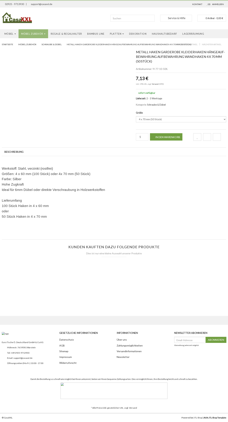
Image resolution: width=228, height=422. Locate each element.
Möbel (9, 33)
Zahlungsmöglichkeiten (130, 345)
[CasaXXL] (18, 17)
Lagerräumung (193, 33)
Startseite (7, 44)
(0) (208, 4)
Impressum (65, 356)
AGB (62, 345)
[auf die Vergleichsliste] (207, 137)
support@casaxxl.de (22, 358)
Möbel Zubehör (32, 33)
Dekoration (138, 33)
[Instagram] (4, 369)
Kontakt (197, 4)
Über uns (122, 339)
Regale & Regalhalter (66, 33)
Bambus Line (95, 33)
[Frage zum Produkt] (217, 137)
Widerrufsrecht (68, 362)
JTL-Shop (198, 417)
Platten (115, 33)
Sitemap (63, 351)
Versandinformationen (129, 351)
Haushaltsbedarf (164, 33)
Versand (155, 84)
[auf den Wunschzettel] (197, 137)
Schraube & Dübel (52, 44)
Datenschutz (66, 339)
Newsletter (123, 356)
